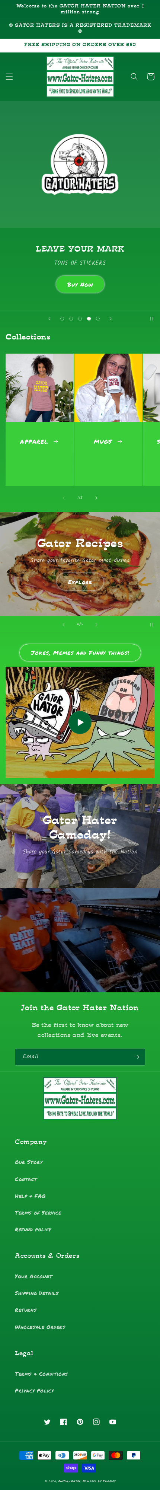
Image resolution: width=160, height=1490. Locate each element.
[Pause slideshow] (152, 318)
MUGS (103, 441)
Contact (26, 1179)
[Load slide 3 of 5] (80, 318)
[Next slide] (110, 318)
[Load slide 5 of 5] (97, 318)
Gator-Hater (69, 1481)
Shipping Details (37, 1292)
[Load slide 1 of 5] (62, 318)
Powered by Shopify (99, 1481)
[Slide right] (96, 498)
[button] (9, 76)
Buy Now (80, 284)
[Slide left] (63, 498)
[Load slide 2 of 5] (71, 318)
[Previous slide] (49, 318)
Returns (25, 1309)
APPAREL (34, 441)
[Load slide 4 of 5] (88, 318)
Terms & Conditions (41, 1373)
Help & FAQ (30, 1195)
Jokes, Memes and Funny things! (80, 652)
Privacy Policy (34, 1390)
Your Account (33, 1276)
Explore (80, 582)
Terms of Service (38, 1212)
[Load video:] (80, 722)
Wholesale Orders (40, 1326)
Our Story (28, 1161)
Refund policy (33, 1229)
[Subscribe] (136, 1057)
